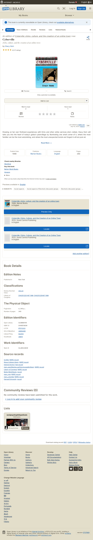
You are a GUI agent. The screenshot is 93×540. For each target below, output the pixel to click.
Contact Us (73, 457)
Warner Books (35, 154)
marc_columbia (9, 377)
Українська (8, 516)
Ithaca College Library (11, 362)
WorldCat (7, 164)
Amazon (7, 172)
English (57, 154)
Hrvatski (7, 498)
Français (7, 493)
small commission (51, 179)
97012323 (21, 328)
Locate (46, 229)
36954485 (22, 331)
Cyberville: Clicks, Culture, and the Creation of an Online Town (36, 218)
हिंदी (5, 496)
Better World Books (11, 169)
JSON (70, 442)
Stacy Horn (9, 46)
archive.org (33, 535)
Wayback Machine (21, 535)
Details (33, 30)
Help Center (73, 455)
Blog (5, 465)
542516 (20, 334)
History (82, 126)
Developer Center (53, 455)
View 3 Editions (22, 30)
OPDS (75, 442)
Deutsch (7, 485)
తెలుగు (6, 514)
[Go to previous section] (2, 29)
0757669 (86, 532)
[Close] (86, 22)
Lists (50, 30)
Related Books (61, 30)
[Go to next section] (90, 29)
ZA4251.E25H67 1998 (41, 295)
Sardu (6, 511)
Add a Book (73, 462)
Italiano (6, 501)
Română (7, 509)
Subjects (29, 462)
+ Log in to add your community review (23, 399)
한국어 (6, 504)
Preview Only (46, 212)
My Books (23, 15)
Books (28, 457)
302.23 (20, 291)
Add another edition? (81, 253)
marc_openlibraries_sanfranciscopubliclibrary (19, 367)
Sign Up (81, 8)
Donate (73, 2)
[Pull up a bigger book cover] (46, 87)
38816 (20, 337)
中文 (5, 519)
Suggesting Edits (75, 460)
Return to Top (31, 470)
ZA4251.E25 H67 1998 (25, 295)
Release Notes (74, 465)
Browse (68, 15)
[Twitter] (76, 469)
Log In (72, 8)
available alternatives (65, 22)
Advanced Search (32, 468)
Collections (30, 465)
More (8, 175)
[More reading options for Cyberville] (87, 100)
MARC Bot (81, 125)
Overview (10, 30)
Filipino (6, 521)
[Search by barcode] (64, 8)
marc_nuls (7, 374)
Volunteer (7, 457)
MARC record (14, 360)
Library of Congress (10, 369)
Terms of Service (10, 468)
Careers (7, 462)
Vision (6, 455)
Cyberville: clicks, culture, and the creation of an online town (43, 36)
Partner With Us (10, 460)
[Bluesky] (71, 469)
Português (7, 506)
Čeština (6, 483)
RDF (65, 442)
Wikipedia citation (84, 442)
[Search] (58, 8)
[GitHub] (80, 469)
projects (68, 533)
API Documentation (54, 457)
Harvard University (10, 379)
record (19, 372)
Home (28, 455)
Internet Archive (9, 365)
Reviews (42, 30)
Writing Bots (51, 462)
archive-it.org (46, 535)
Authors (28, 460)
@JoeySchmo (13, 428)
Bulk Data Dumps (53, 460)
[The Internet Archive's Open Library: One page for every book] (13, 8)
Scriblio (6, 360)
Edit (88, 125)
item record (19, 365)
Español (7, 490)
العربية (6, 480)
